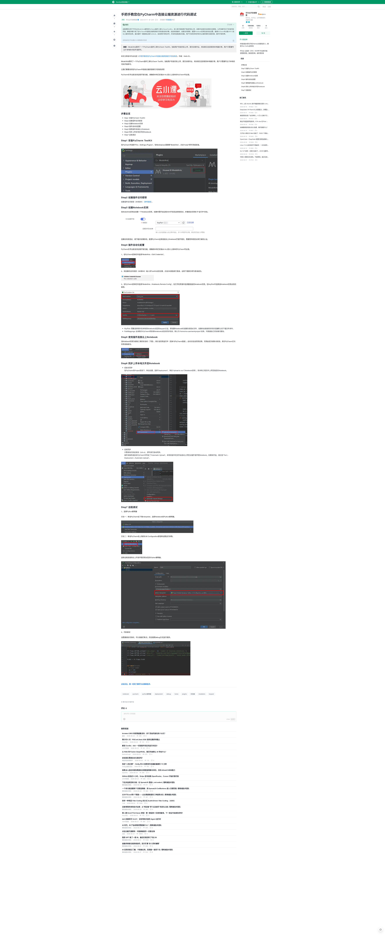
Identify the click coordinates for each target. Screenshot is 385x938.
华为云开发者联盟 (251, 14)
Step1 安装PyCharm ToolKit (250, 68)
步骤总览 (244, 65)
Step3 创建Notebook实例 (249, 76)
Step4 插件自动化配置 (248, 79)
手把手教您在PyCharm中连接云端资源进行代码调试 (157, 56)
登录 (264, 7)
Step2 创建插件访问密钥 (249, 72)
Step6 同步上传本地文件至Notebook (253, 86)
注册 (269, 7)
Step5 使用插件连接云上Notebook (252, 83)
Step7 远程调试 (246, 90)
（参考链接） (148, 202)
